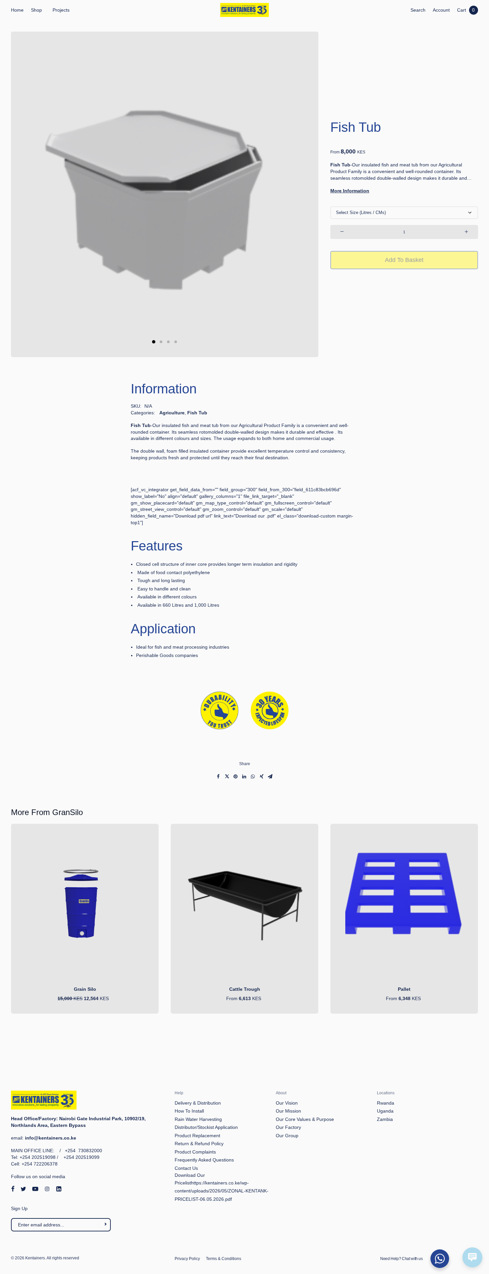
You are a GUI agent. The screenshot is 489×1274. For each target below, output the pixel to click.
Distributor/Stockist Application (206, 1127)
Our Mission (288, 1111)
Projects (61, 10)
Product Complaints (195, 1152)
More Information (349, 190)
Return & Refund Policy (199, 1143)
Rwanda (385, 1103)
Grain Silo (85, 989)
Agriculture (172, 412)
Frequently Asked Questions (204, 1160)
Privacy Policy (187, 1258)
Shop (36, 10)
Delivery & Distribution (198, 1103)
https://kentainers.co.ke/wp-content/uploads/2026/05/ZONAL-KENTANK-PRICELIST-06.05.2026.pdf (221, 1191)
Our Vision (287, 1103)
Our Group (287, 1135)
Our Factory (288, 1127)
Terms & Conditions (223, 1258)
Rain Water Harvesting (198, 1119)
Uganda (385, 1111)
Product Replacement (197, 1135)
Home (17, 10)
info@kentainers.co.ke (50, 1138)
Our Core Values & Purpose (305, 1119)
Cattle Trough (244, 989)
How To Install (189, 1111)
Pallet (404, 989)
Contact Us (186, 1168)
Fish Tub (197, 412)
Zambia (385, 1119)
